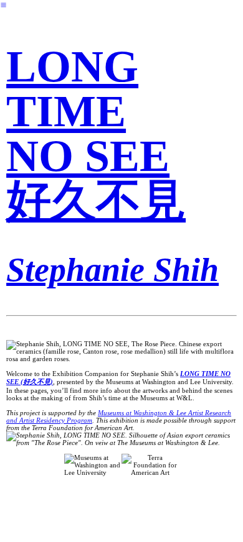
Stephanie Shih (112, 269)
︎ (3, 5)
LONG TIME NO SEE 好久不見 (96, 134)
